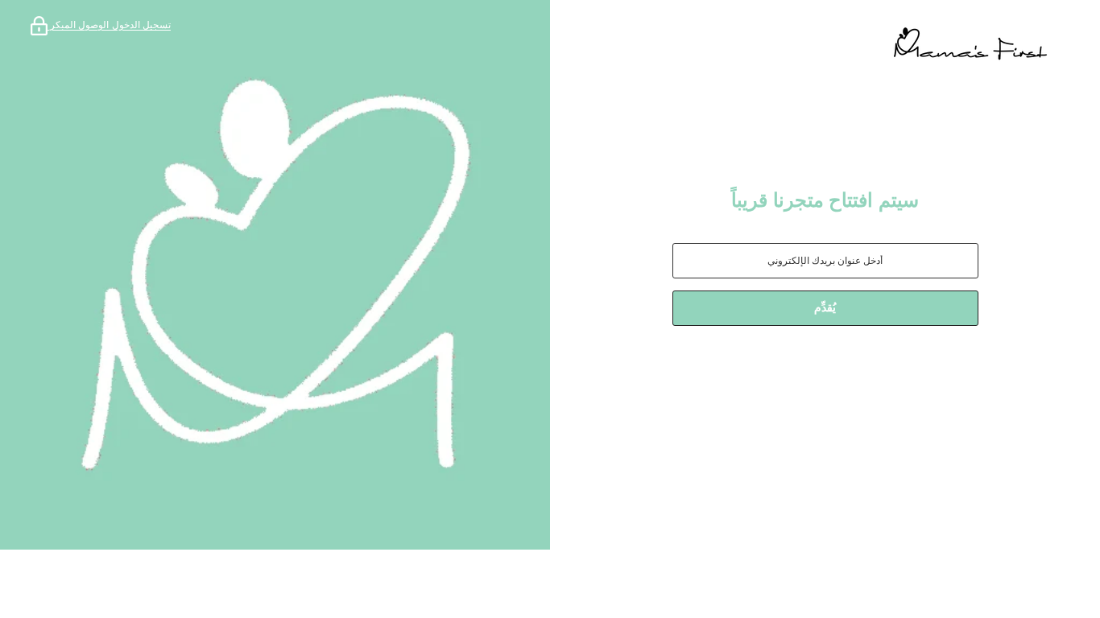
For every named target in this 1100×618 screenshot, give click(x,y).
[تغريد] (762, 367)
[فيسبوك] (888, 367)
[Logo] (825, 44)
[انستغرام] (843, 367)
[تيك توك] (798, 367)
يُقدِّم (825, 308)
